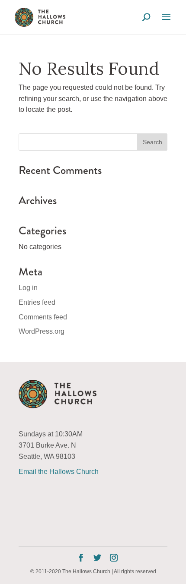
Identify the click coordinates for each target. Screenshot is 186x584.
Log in (28, 287)
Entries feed (37, 302)
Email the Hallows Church (59, 471)
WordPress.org (41, 331)
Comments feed (43, 317)
